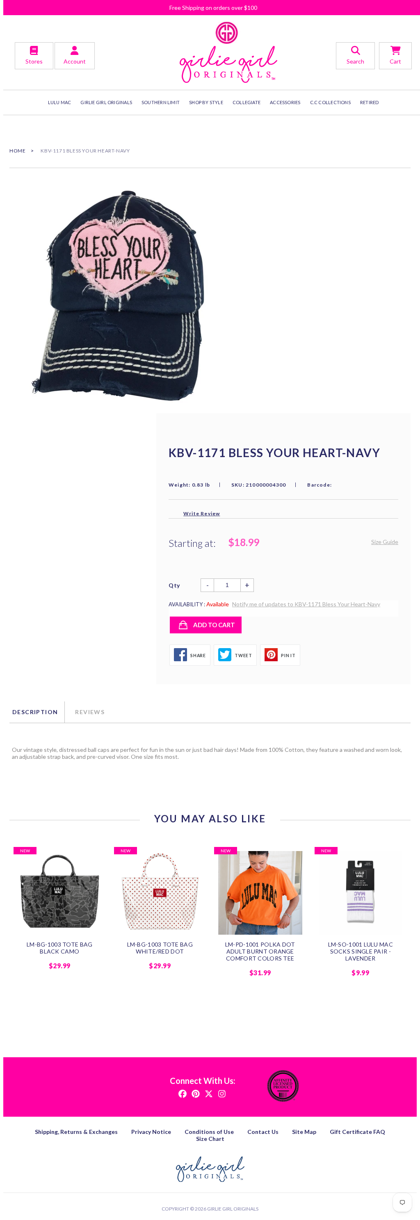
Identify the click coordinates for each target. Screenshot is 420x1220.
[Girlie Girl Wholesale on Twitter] (208, 1093)
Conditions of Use (209, 1131)
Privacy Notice (151, 1131)
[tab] (36, 712)
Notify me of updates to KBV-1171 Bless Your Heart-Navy (306, 604)
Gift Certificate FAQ (357, 1131)
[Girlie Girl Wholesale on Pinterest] (195, 1093)
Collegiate (246, 102)
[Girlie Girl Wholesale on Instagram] (221, 1093)
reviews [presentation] (90, 711)
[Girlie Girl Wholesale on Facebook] (182, 1093)
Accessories (285, 102)
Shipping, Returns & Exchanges (76, 1131)
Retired (369, 102)
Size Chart (210, 1138)
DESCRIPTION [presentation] (35, 711)
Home (17, 151)
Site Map (304, 1131)
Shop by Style (206, 102)
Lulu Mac (59, 102)
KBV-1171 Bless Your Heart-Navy (85, 151)
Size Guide (384, 541)
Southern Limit (161, 102)
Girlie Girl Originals (232, 1209)
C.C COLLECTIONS (330, 102)
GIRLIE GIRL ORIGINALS (106, 102)
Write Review (201, 513)
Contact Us (262, 1131)
